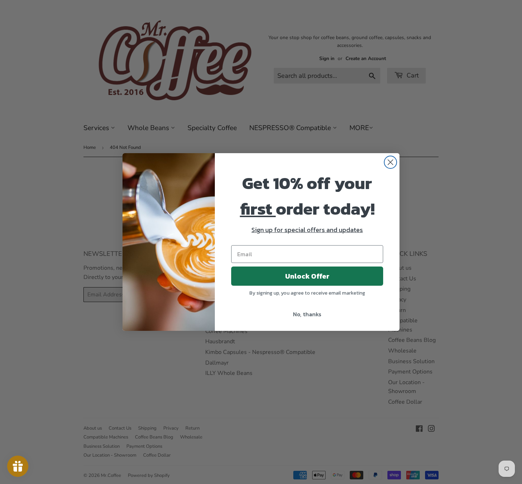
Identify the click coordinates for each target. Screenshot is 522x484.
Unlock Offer (307, 276)
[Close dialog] (390, 162)
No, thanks (307, 314)
